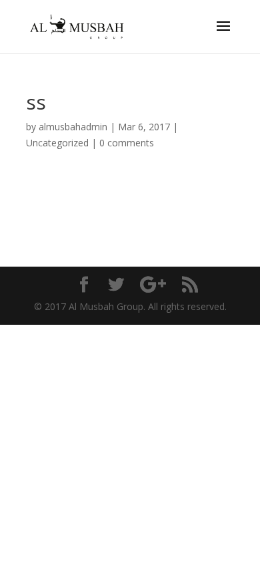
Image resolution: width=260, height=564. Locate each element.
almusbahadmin (73, 126)
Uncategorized (57, 142)
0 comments (126, 142)
